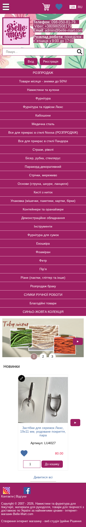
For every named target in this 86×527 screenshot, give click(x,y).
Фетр (43, 260)
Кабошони (43, 115)
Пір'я (43, 269)
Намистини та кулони (43, 90)
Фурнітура (43, 98)
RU (80, 7)
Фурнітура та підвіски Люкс (43, 107)
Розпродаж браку (43, 286)
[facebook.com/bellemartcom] (27, 493)
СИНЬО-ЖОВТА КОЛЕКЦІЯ (43, 312)
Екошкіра (43, 243)
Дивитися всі (43, 477)
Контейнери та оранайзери (43, 209)
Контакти (7, 496)
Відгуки (21, 496)
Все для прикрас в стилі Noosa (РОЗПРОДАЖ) (43, 132)
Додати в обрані (24, 453)
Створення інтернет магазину (21, 521)
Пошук (80, 52)
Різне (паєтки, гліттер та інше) (43, 277)
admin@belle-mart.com (64, 30)
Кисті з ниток (43, 192)
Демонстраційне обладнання (43, 218)
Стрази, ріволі (43, 149)
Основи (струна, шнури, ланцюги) (43, 184)
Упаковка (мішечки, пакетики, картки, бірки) (43, 201)
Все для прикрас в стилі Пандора (43, 141)
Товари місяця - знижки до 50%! (43, 81)
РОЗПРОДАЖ (43, 73)
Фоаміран (43, 252)
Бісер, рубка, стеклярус (43, 158)
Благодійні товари (43, 303)
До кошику (52, 464)
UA (73, 7)
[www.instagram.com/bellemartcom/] (6, 493)
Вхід (31, 61)
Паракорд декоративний (43, 166)
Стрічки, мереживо (43, 175)
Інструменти (43, 226)
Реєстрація (50, 61)
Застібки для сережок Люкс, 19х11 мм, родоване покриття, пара (43, 431)
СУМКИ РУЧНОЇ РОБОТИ (43, 294)
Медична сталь (43, 124)
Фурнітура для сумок (43, 235)
